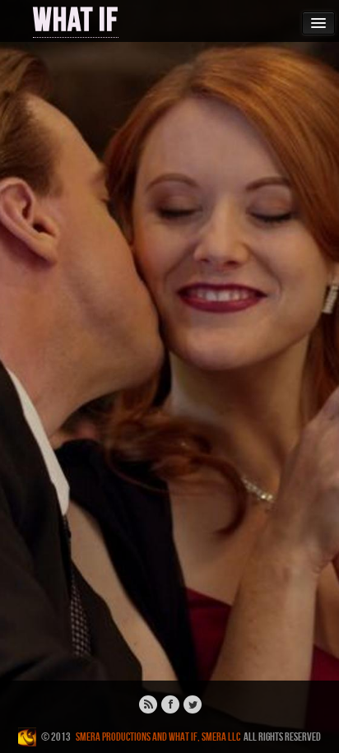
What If (75, 21)
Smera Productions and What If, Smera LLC (158, 737)
